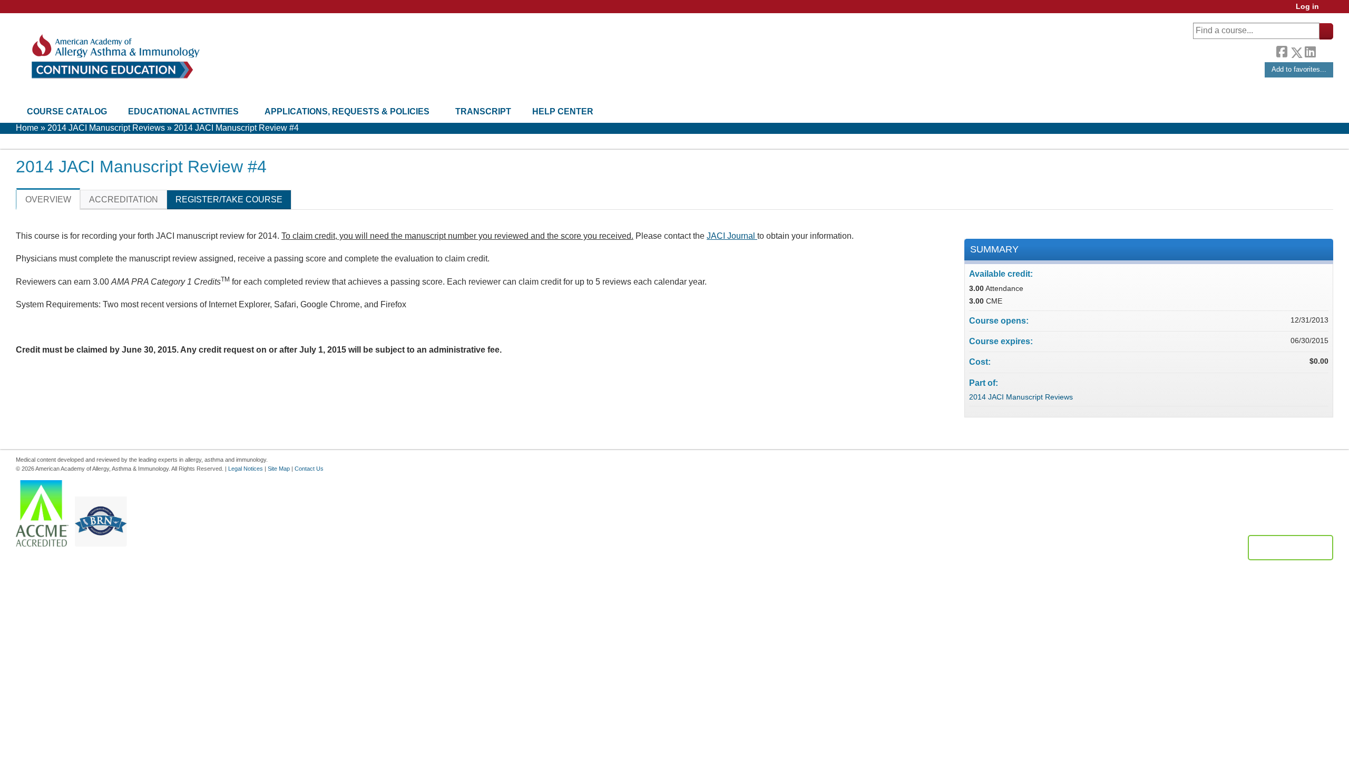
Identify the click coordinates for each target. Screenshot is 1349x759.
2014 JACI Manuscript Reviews (106, 127)
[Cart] (1330, 10)
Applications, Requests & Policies (347, 111)
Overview (48, 199)
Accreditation (123, 199)
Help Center (562, 111)
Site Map (279, 468)
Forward (1324, 49)
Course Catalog (67, 111)
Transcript (483, 111)
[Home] (114, 56)
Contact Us (309, 468)
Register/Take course (228, 199)
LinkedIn (1310, 50)
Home (27, 127)
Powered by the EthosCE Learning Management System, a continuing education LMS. (1290, 547)
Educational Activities (183, 111)
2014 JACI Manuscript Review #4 (236, 127)
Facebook (1281, 50)
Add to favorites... (1299, 69)
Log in (1307, 7)
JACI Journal (732, 235)
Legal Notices (245, 468)
